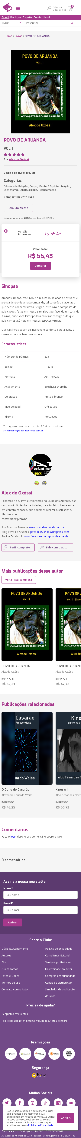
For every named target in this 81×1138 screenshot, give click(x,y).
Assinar (13, 922)
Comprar (40, 265)
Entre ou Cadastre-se (59, 8)
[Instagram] (32, 1102)
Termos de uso (11, 982)
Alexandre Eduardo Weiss (17, 795)
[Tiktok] (45, 1102)
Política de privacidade (58, 948)
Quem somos (10, 969)
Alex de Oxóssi (19, 159)
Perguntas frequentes (15, 1014)
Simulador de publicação (60, 993)
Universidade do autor (58, 969)
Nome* (8, 888)
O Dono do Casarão (15, 789)
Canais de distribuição (58, 982)
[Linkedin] (58, 1102)
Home (8, 36)
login (13, 836)
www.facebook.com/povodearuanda (46, 536)
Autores (6, 955)
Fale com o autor (57, 547)
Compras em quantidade (60, 976)
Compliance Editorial (57, 955)
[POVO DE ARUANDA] (27, 624)
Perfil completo (20, 547)
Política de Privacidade (40, 1125)
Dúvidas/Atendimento (15, 948)
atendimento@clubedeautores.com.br (23, 430)
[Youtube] (71, 1102)
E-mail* (8, 903)
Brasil (5, 17)
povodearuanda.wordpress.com (49, 532)
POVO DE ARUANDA (16, 666)
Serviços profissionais (58, 962)
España (27, 17)
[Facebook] (19, 1102)
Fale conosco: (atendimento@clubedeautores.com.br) (34, 1021)
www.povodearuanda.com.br (46, 527)
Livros (18, 36)
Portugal (15, 17)
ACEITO (66, 1118)
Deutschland (42, 17)
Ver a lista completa (18, 579)
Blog (4, 962)
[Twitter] (6, 1102)
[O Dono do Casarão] (27, 748)
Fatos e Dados (11, 976)
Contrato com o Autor (15, 989)
